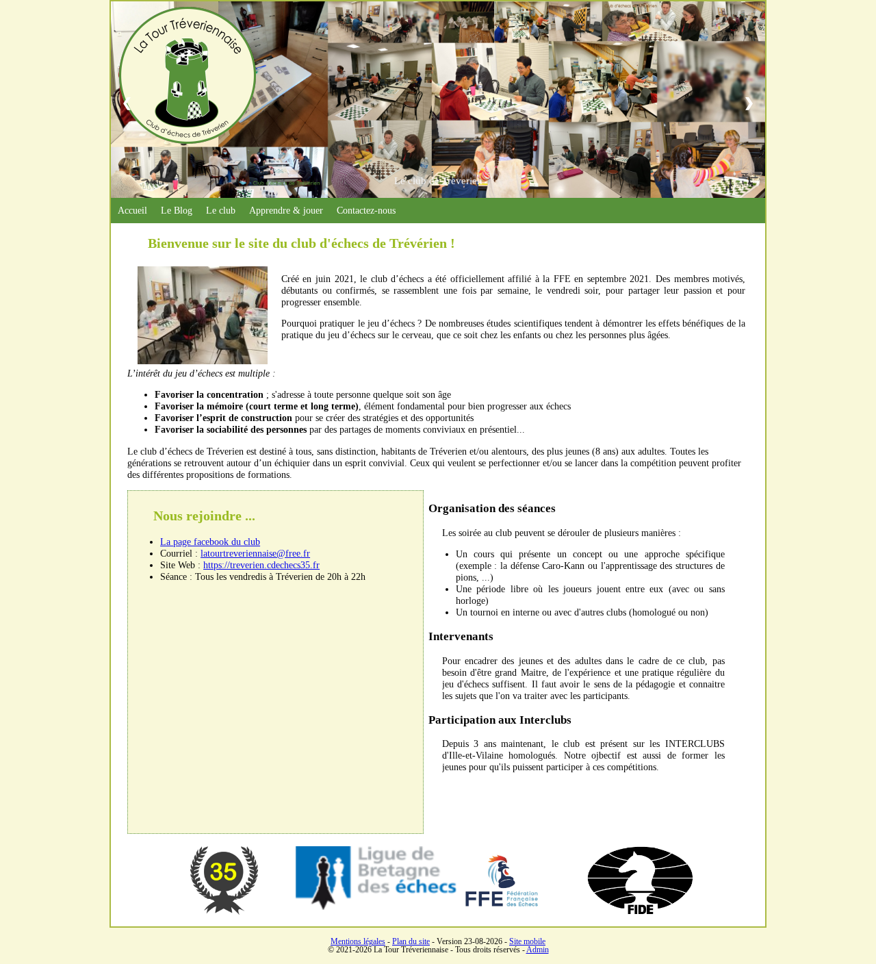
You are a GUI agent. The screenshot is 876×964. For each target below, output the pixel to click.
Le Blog (176, 210)
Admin (537, 950)
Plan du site (411, 941)
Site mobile (527, 941)
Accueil (132, 210)
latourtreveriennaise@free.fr (255, 553)
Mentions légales (358, 941)
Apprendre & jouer (286, 210)
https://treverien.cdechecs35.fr (261, 564)
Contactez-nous (366, 210)
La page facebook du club (210, 541)
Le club (220, 210)
